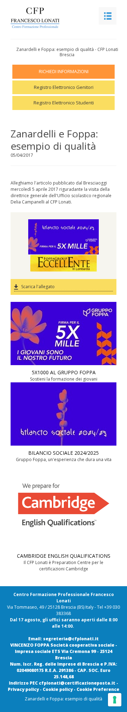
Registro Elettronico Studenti (64, 102)
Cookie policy (58, 689)
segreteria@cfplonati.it (71, 639)
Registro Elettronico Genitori (63, 87)
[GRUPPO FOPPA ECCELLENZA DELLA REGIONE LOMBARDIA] (63, 263)
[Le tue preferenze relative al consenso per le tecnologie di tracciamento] (114, 699)
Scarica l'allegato (38, 287)
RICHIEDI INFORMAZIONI (64, 71)
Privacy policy (23, 689)
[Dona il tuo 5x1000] (63, 245)
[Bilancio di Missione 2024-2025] (63, 228)
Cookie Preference (98, 689)
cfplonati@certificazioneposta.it (77, 683)
